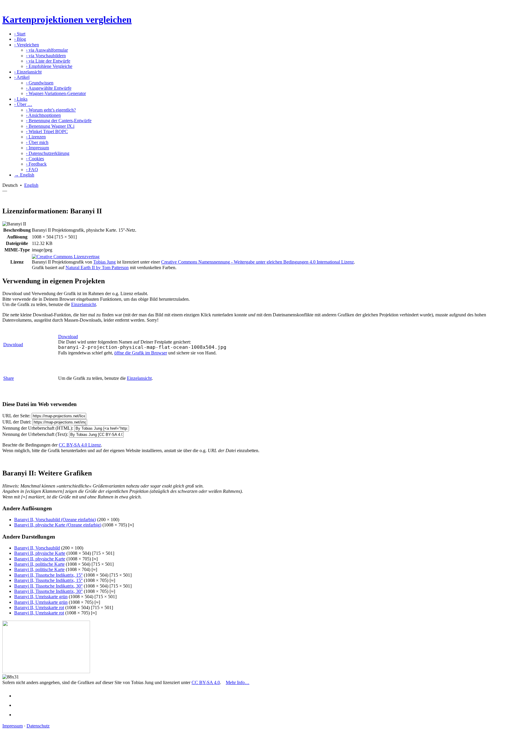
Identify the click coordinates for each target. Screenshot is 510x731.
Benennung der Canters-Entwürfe (58, 120)
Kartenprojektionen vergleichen (67, 19)
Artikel (22, 77)
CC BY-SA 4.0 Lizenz (80, 444)
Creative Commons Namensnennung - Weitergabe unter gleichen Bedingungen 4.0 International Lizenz (257, 261)
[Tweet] (19, 705)
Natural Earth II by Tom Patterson (97, 267)
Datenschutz (38, 725)
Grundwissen (39, 82)
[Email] (19, 714)
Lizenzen (36, 136)
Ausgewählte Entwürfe (48, 88)
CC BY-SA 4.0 (206, 682)
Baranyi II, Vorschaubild (37, 547)
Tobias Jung (104, 261)
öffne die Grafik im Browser (140, 352)
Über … (23, 104)
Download (13, 344)
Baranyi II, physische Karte (39, 553)
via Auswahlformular (47, 50)
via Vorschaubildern (46, 55)
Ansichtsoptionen (43, 115)
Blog (20, 39)
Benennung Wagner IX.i (50, 126)
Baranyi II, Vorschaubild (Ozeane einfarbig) (55, 519)
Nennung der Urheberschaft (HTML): (37, 428)
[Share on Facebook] (19, 695)
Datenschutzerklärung (47, 153)
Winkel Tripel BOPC (47, 131)
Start (19, 33)
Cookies (35, 158)
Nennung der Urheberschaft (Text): (35, 434)
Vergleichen (26, 44)
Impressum (37, 147)
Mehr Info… (237, 682)
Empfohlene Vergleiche (49, 66)
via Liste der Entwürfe (48, 60)
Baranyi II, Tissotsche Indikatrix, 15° (48, 575)
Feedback (36, 163)
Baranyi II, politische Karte (39, 564)
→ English (24, 174)
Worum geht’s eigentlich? (51, 109)
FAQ (32, 169)
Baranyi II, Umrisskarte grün (41, 596)
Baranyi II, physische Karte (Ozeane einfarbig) (57, 524)
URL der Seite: (16, 415)
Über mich (37, 142)
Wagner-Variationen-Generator (56, 93)
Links (20, 99)
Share (8, 378)
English (31, 185)
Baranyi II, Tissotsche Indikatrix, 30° (48, 585)
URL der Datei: (16, 421)
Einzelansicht (28, 71)
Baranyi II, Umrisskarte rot (39, 607)
